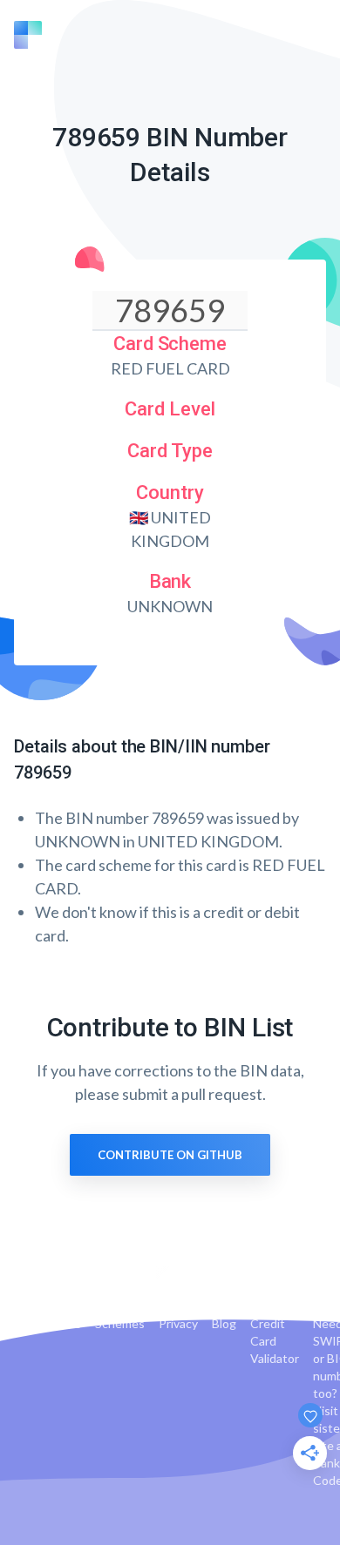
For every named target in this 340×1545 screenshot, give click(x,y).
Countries (53, 1323)
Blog (224, 1323)
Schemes (120, 1323)
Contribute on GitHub (170, 1155)
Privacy (178, 1323)
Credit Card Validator (274, 1341)
